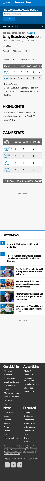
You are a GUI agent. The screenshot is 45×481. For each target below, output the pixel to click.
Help (25, 452)
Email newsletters (11, 382)
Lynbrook (8, 78)
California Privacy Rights (19, 448)
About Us (8, 371)
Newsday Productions (29, 379)
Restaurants (29, 430)
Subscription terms (24, 446)
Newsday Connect (31, 384)
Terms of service (10, 446)
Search (9, 19)
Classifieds (28, 388)
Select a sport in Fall (11, 26)
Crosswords (29, 419)
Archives (7, 404)
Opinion (7, 419)
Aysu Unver (6, 162)
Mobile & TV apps (11, 396)
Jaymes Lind (7, 156)
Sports (6, 416)
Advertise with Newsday (13, 452)
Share (8, 46)
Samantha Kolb (8, 149)
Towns (6, 434)
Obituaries (28, 416)
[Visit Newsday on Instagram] (19, 464)
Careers (7, 389)
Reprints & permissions (27, 450)
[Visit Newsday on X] (13, 464)
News (6, 427)
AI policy (31, 452)
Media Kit (28, 371)
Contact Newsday (10, 450)
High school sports (11, 438)
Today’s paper (9, 378)
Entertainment (30, 427)
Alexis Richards (7, 169)
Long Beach (6, 72)
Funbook (27, 412)
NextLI (27, 441)
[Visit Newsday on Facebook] (7, 464)
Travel (26, 438)
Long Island (9, 412)
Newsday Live (9, 385)
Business (7, 430)
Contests (8, 400)
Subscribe (8, 374)
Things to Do (29, 423)
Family (27, 434)
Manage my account (12, 393)
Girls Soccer (18, 33)
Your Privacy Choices (12, 454)
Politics (7, 423)
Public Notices (30, 391)
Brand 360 (28, 374)
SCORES (6, 33)
